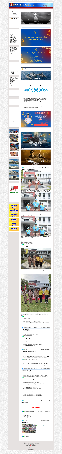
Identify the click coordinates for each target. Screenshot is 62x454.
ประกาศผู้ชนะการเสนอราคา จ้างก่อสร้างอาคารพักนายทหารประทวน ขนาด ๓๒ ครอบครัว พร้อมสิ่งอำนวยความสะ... (36, 371)
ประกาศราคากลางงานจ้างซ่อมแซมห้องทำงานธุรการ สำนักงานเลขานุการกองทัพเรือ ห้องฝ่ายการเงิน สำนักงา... (36, 355)
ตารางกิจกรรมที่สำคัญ (25, 329)
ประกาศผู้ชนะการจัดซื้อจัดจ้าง (26, 370)
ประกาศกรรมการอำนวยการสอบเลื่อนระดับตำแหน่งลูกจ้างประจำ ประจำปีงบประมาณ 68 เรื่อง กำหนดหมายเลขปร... (36, 322)
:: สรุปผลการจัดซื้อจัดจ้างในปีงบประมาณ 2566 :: (28, 338)
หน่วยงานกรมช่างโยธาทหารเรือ (14, 33)
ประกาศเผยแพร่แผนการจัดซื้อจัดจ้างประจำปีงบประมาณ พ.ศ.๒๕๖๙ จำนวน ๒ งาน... (32, 344)
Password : (12, 12)
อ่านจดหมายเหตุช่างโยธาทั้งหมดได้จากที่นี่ (45, 436)
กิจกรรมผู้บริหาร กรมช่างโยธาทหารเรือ (28, 169)
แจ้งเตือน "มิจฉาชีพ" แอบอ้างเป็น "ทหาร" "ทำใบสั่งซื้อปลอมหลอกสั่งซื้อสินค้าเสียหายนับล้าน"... (34, 320)
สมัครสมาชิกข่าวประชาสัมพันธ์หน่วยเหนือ (29, 167)
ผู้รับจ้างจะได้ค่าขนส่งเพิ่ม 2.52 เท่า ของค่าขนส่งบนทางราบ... (30, 387)
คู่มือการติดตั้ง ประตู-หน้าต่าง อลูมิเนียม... (27, 381)
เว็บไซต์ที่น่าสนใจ (12, 102)
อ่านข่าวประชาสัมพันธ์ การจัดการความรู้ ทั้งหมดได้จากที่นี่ (43, 400)
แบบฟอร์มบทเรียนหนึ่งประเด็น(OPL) (27, 414)
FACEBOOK (31, 92)
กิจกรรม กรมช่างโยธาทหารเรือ (27, 246)
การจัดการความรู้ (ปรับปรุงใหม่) (27, 390)
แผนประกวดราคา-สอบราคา (13, 118)
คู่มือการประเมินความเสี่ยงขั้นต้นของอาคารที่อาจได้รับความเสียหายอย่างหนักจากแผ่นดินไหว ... (34, 383)
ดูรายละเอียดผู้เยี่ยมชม (31, 449)
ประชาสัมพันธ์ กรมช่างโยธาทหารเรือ (28, 318)
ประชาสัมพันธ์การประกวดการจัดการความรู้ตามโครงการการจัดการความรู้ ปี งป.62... (32, 394)
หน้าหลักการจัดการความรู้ (26, 379)
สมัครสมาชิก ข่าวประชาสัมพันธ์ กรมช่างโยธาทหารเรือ (30, 327)
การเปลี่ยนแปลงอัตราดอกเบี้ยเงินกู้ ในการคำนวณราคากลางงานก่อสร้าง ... (31, 382)
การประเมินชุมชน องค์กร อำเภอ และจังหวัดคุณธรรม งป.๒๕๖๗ (30, 107)
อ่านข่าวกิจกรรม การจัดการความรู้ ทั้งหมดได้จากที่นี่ (44, 411)
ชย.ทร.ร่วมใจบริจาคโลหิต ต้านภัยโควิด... (27, 330)
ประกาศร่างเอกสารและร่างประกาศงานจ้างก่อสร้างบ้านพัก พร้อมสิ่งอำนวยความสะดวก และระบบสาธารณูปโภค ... (36, 356)
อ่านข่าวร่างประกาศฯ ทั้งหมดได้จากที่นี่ (45, 359)
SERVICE (45, 92)
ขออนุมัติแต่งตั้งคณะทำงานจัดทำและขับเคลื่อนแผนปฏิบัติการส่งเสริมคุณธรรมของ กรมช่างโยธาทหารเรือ (35, 98)
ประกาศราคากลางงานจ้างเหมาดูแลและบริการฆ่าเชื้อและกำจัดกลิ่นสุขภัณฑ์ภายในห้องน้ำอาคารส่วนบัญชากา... (36, 376)
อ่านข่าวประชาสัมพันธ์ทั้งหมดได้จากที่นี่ (45, 327)
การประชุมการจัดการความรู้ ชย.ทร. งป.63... (28, 335)
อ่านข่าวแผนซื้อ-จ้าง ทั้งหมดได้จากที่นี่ (45, 349)
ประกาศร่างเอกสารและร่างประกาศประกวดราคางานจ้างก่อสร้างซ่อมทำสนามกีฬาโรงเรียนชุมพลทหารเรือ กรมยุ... (36, 352)
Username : (11, 11)
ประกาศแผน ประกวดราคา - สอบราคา (28, 341)
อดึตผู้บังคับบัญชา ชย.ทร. (13, 35)
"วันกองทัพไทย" (23, 148)
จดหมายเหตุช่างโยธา (12, 36)
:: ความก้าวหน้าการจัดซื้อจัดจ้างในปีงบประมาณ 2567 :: (30, 340)
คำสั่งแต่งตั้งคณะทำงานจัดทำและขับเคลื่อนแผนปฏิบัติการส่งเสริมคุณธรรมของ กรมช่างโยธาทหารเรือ (35, 99)
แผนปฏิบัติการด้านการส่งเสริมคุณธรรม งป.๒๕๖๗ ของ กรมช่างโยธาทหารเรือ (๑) (32, 101)
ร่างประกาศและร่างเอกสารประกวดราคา (28, 351)
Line (35, 92)
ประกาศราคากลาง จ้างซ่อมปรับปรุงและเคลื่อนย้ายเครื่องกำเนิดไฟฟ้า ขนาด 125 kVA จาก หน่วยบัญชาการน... (35, 363)
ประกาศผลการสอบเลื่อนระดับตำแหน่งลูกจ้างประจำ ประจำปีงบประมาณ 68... (31, 321)
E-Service (11, 117)
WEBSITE (26, 92)
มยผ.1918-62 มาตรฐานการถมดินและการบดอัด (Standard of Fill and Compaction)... (32, 388)
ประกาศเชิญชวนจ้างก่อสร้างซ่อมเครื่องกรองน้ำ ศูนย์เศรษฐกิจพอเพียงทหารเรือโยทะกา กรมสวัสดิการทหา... (35, 357)
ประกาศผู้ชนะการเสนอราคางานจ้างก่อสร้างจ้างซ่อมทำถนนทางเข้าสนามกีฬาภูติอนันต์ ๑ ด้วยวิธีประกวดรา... (35, 365)
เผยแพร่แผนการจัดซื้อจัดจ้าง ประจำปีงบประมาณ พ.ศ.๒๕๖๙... (30, 345)
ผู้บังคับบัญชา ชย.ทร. (12, 34)
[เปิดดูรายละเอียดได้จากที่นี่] (36, 24)
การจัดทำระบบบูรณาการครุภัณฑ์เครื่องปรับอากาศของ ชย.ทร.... (30, 334)
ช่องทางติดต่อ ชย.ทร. (12, 42)
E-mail (40, 92)
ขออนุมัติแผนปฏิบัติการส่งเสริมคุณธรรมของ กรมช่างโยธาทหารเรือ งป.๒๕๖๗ (32, 100)
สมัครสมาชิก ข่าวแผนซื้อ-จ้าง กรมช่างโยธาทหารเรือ (30, 349)
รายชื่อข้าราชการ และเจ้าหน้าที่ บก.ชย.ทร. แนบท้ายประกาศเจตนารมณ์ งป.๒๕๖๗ (32, 106)
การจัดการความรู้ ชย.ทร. (13, 77)
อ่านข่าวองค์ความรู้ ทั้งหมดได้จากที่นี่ (45, 420)
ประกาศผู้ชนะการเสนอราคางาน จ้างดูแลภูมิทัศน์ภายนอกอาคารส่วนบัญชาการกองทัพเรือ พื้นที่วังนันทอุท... (35, 375)
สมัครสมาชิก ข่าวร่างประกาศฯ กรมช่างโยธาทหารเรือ (30, 359)
